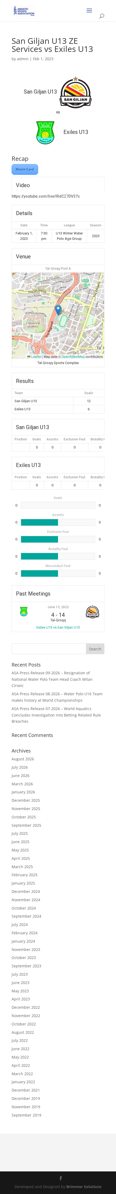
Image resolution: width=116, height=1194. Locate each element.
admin (23, 58)
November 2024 (26, 899)
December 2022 (26, 1007)
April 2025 (21, 858)
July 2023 (20, 974)
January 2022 (23, 1081)
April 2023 (21, 998)
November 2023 (26, 949)
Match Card (25, 169)
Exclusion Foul (74, 439)
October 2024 (24, 908)
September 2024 (26, 916)
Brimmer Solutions (83, 1186)
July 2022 (20, 1040)
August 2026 (23, 758)
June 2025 (20, 841)
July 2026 (20, 767)
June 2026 (20, 775)
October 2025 (24, 816)
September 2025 (26, 825)
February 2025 (24, 874)
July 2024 (20, 924)
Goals (36, 439)
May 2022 (20, 1057)
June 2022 (20, 1048)
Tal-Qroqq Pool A (58, 268)
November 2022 (26, 1015)
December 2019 (26, 1098)
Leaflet (35, 356)
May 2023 (20, 990)
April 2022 (21, 1065)
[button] (58, 310)
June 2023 (20, 982)
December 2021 (26, 1090)
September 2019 (26, 1115)
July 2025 (20, 833)
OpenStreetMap (73, 356)
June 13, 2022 (58, 607)
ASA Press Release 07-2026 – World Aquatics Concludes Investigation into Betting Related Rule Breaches (56, 715)
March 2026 (22, 783)
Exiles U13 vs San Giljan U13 (58, 627)
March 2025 (22, 866)
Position (21, 439)
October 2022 (24, 1024)
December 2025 (26, 800)
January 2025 (23, 883)
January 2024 (23, 941)
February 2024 (24, 932)
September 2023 (26, 965)
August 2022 (23, 1032)
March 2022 (22, 1073)
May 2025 (20, 850)
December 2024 (26, 891)
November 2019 (26, 1106)
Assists (52, 439)
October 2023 (24, 957)
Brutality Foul (100, 439)
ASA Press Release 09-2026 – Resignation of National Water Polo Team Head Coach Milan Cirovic (52, 679)
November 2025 (26, 808)
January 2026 (23, 791)
